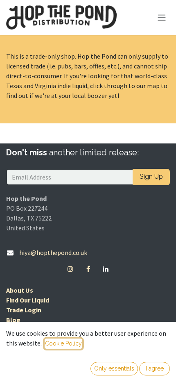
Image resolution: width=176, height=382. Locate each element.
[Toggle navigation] (161, 17)
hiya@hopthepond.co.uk (53, 252)
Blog (13, 320)
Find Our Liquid (27, 300)
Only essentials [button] (114, 368)
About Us (19, 290)
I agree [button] (155, 368)
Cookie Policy (63, 343)
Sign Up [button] (151, 176)
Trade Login (23, 310)
